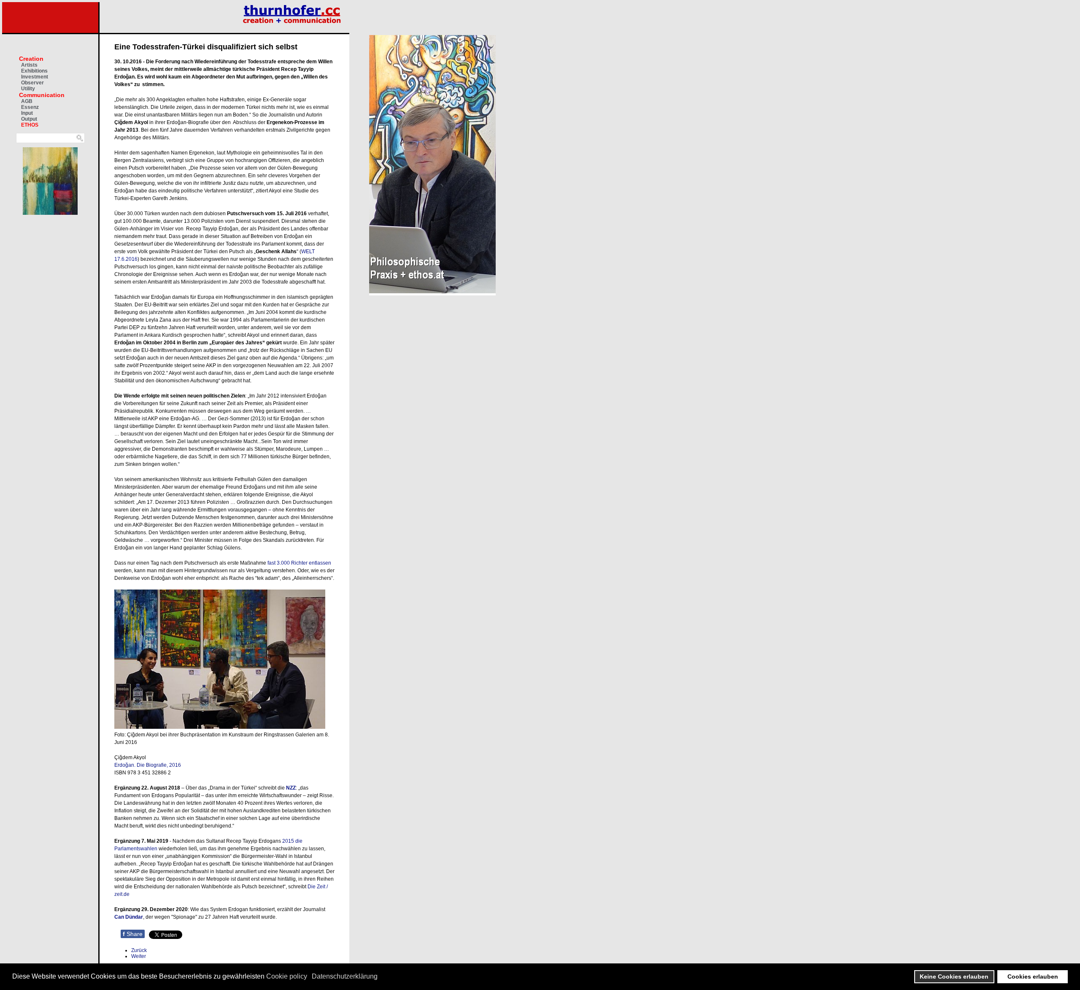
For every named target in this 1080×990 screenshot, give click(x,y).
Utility (28, 89)
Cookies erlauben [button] (1032, 976)
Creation (31, 58)
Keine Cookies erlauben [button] (954, 976)
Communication (42, 95)
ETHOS (29, 125)
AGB (26, 101)
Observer (32, 83)
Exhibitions (34, 71)
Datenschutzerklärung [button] (345, 976)
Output (29, 119)
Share (133, 933)
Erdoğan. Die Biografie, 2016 (147, 765)
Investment (34, 77)
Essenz (30, 107)
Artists (29, 65)
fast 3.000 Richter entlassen (298, 563)
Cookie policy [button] (286, 976)
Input (27, 113)
